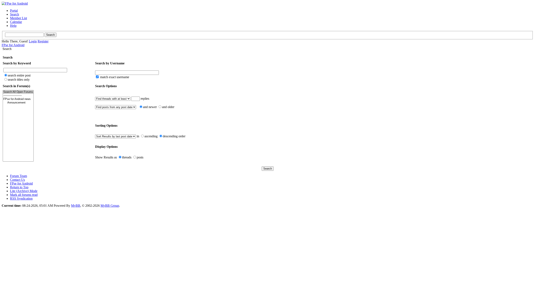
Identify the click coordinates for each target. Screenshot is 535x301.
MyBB (75, 205)
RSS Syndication (21, 198)
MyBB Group (110, 205)
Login (33, 41)
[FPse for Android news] (18, 99)
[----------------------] (18, 95)
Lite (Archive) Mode (23, 191)
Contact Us (17, 179)
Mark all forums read (24, 194)
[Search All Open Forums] (18, 92)
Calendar (16, 22)
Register (43, 41)
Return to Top (19, 187)
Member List (18, 18)
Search (14, 14)
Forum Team (18, 176)
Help (13, 25)
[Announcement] (18, 103)
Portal (14, 10)
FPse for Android (13, 45)
